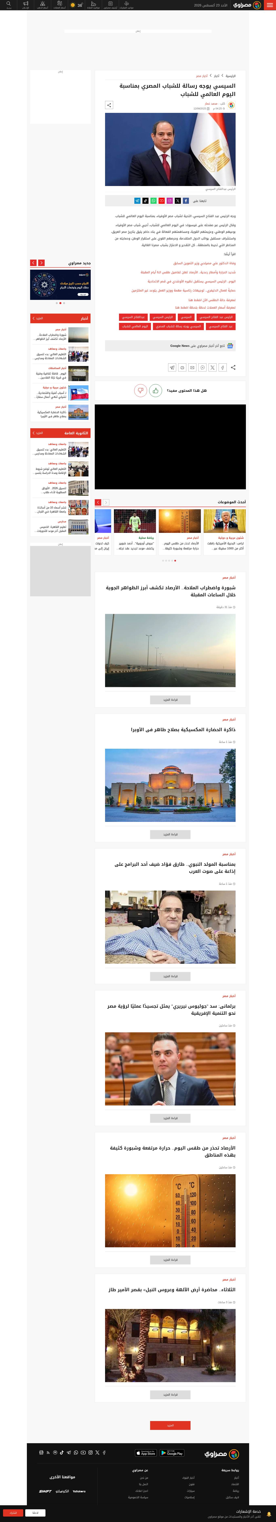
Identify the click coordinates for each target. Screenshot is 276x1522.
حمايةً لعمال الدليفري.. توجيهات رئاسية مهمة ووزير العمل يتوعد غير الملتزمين (184, 290)
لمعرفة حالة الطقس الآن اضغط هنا (212, 300)
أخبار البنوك (188, 1477)
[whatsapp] (76, 1453)
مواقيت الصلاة (93, 8)
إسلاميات (189, 1497)
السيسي (186, 317)
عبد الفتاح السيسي (221, 326)
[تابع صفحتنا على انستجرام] (170, 201)
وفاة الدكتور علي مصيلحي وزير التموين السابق (204, 263)
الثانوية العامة (76, 433)
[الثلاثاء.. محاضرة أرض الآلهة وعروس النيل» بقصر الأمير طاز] (170, 1347)
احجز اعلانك (141, 1490)
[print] (182, 367)
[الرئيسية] (247, 5)
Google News (180, 346)
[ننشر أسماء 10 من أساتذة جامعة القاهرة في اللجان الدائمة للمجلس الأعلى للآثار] (78, 507)
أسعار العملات (60, 8)
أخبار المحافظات (57, 368)
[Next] (98, 502)
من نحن (144, 1477)
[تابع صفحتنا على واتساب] (154, 201)
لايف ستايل (232, 1497)
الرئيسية (231, 76)
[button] (270, 5)
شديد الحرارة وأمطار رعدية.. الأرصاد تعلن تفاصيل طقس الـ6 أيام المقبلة (188, 272)
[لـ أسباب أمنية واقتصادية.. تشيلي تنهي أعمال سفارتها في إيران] (78, 392)
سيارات (191, 1490)
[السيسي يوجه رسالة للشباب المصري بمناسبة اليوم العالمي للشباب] (223, 367)
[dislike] (140, 390)
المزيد (170, 1425)
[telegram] (68, 1453)
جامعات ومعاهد (57, 349)
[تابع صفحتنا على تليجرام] (137, 201)
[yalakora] (79, 1492)
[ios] (146, 1453)
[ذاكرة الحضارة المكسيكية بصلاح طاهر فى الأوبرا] (170, 787)
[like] (155, 390)
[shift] (45, 1492)
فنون (192, 1484)
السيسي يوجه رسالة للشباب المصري (178, 326)
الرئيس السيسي (163, 317)
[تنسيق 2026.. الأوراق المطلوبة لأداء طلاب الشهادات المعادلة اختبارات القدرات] (78, 488)
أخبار (216, 76)
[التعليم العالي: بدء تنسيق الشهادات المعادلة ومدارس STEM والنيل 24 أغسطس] (78, 354)
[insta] (90, 1453)
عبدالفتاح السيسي (133, 317)
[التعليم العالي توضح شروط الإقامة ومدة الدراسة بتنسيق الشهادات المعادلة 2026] (78, 468)
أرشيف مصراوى (110, 8)
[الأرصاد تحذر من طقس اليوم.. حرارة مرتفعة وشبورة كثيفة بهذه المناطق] (170, 1213)
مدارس (62, 521)
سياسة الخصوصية (138, 1497)
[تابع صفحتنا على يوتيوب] (162, 201)
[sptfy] (55, 1453)
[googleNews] (41, 1453)
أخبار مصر (202, 76)
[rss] (48, 1453)
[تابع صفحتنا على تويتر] (178, 201)
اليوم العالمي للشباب (135, 326)
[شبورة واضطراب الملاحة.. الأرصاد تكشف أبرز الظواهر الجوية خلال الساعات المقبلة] (170, 652)
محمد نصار (211, 103)
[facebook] (104, 1453)
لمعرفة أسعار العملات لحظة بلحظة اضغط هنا (205, 307)
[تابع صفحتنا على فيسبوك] (186, 201)
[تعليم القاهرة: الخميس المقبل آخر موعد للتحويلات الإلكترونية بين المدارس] (78, 526)
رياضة (236, 1490)
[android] (172, 1453)
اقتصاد (235, 1484)
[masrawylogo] (218, 1454)
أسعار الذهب (42, 8)
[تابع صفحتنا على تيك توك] (145, 201)
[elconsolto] (62, 1492)
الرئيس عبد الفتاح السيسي (216, 317)
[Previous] (106, 502)
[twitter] (97, 1453)
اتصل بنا (143, 1484)
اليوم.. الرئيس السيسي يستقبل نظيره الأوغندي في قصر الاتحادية (192, 281)
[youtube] (83, 1453)
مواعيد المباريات (127, 8)
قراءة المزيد (170, 700)
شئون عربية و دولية (54, 387)
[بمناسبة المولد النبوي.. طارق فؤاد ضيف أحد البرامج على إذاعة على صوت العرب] (170, 929)
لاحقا (35, 1512)
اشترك (13, 1512)
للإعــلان (25, 8)
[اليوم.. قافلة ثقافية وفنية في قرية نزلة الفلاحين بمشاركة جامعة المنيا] (78, 373)
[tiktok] (62, 1453)
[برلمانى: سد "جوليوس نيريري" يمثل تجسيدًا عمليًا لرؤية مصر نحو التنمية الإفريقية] (170, 1071)
